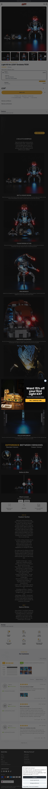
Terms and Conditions (33, 786)
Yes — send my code (35, 400)
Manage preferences (34, 783)
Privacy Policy (26, 786)
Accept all (35, 777)
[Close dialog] (45, 381)
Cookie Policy (40, 772)
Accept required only (34, 780)
